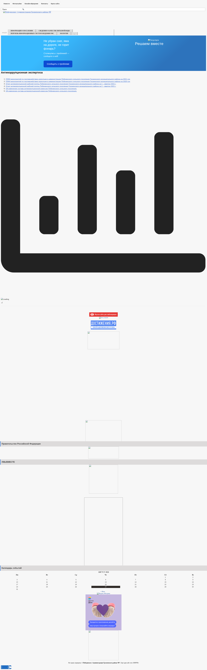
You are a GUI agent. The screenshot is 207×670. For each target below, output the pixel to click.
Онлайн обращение (31, 4)
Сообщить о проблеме (58, 64)
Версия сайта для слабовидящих (105, 314)
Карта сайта (55, 4)
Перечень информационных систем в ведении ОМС (32, 33)
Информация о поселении (22, 31)
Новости (7, 4)
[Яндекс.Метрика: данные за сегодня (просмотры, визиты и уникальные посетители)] (103, 593)
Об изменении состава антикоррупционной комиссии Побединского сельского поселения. (41, 89)
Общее (4, 32)
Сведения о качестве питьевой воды (54, 31)
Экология (64, 33)
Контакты (44, 4)
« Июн (103, 591)
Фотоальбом (17, 4)
